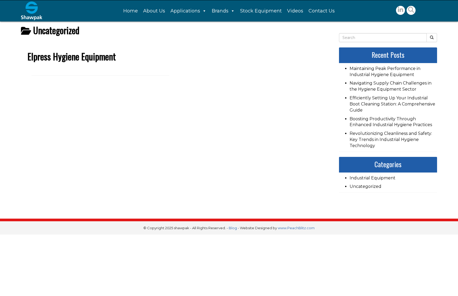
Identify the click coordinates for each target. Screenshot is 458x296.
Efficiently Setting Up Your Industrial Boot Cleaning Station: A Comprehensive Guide (392, 104)
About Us (154, 11)
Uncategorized (365, 186)
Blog (233, 228)
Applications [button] (185, 11)
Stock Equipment (261, 11)
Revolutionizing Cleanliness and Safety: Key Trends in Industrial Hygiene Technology (391, 139)
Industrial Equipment (372, 177)
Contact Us (322, 11)
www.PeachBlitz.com (296, 228)
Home (130, 11)
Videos (295, 11)
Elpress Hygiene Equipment (72, 56)
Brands (220, 11)
